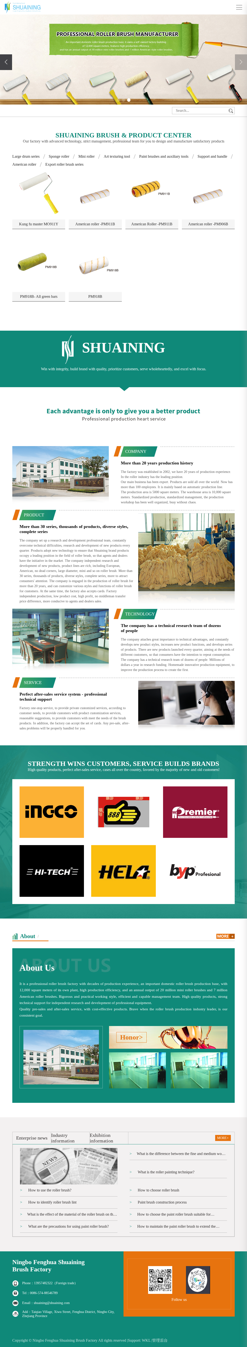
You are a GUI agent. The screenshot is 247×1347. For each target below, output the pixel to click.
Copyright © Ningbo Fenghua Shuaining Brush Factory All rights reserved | (70, 1340)
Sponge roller (59, 156)
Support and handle (212, 156)
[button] (118, 100)
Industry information (63, 1138)
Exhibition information (101, 1138)
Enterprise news (32, 1137)
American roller (24, 164)
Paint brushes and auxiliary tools (163, 156)
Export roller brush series (64, 164)
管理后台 (160, 1340)
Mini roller (86, 156)
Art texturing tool (117, 156)
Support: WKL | (140, 1340)
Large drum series (26, 156)
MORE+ (223, 1138)
